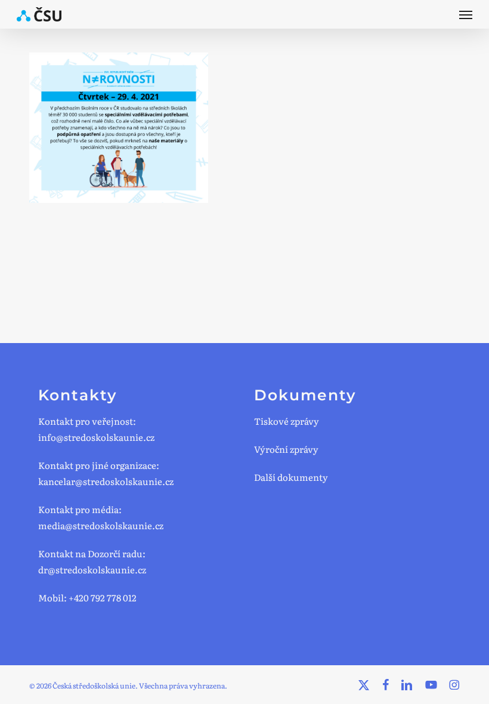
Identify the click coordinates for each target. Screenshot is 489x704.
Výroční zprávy (286, 449)
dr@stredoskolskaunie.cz (92, 569)
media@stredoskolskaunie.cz (100, 525)
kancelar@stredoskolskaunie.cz (106, 481)
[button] (465, 14)
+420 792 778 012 (103, 597)
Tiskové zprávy (286, 421)
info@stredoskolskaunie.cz (96, 437)
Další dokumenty (291, 477)
